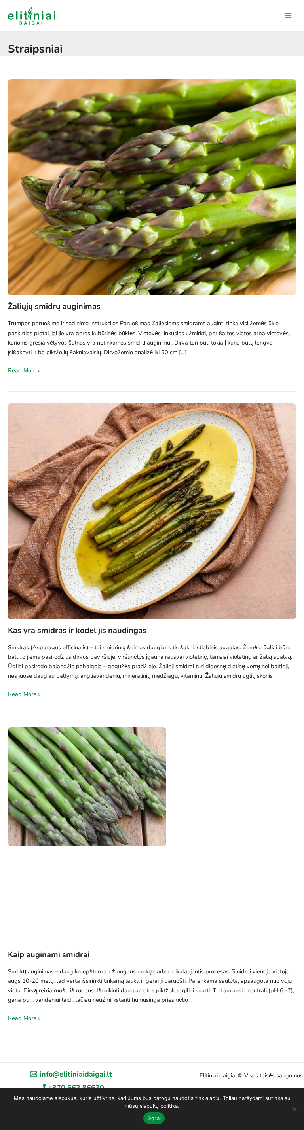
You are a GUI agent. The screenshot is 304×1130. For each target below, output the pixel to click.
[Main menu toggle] (288, 15)
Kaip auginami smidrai (48, 954)
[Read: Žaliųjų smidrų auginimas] (152, 186)
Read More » (24, 370)
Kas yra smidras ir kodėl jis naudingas (77, 630)
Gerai (154, 1118)
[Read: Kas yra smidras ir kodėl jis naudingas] (152, 510)
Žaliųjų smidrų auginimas (54, 306)
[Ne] (294, 1109)
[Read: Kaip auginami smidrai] (87, 786)
